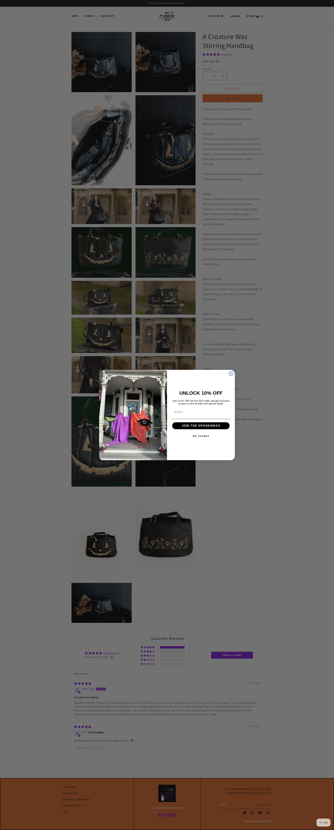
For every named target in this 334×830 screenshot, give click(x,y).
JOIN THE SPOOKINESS (201, 425)
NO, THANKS (201, 436)
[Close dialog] (231, 374)
